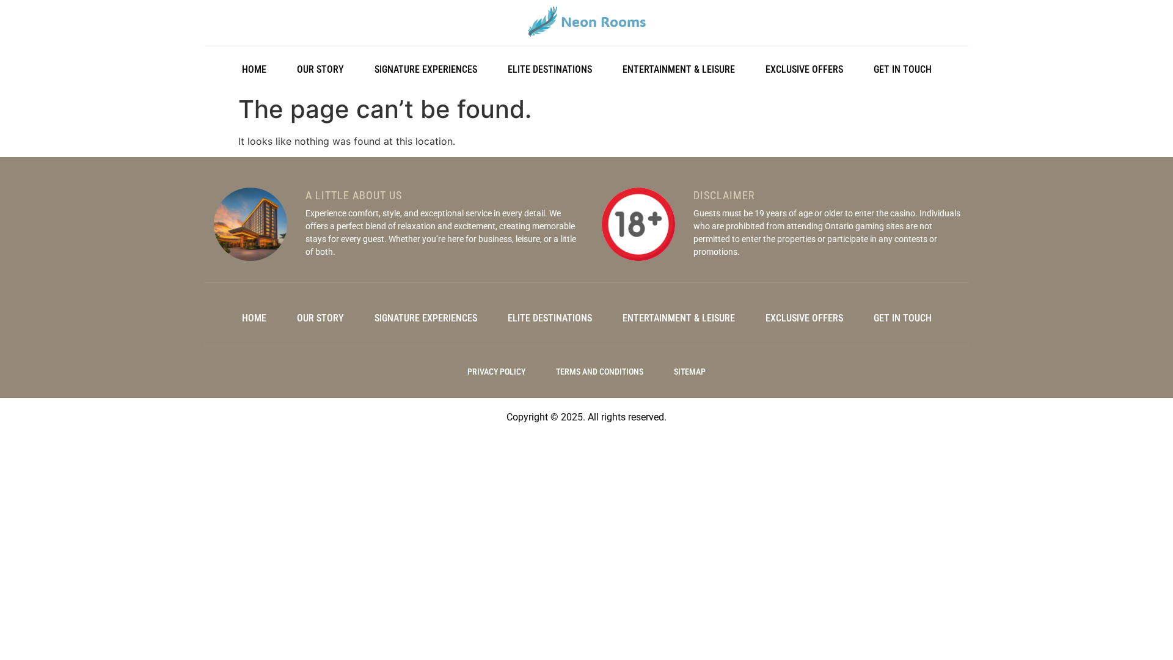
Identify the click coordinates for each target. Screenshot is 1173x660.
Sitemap (690, 371)
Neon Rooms (603, 21)
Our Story (320, 69)
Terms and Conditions (599, 371)
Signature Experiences (426, 69)
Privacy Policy (496, 371)
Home (254, 69)
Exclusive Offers (804, 69)
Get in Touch (903, 69)
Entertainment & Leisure (679, 69)
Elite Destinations (550, 69)
